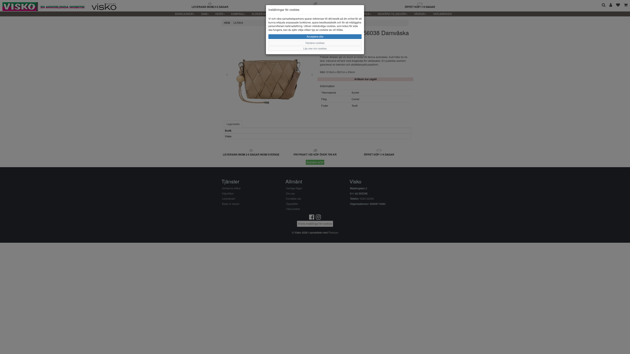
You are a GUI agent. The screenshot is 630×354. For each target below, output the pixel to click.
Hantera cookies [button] (315, 43)
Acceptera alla (315, 36)
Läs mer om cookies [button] (315, 48)
